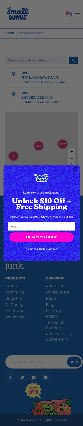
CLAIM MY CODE (41, 237)
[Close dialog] (75, 169)
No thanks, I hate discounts (41, 248)
